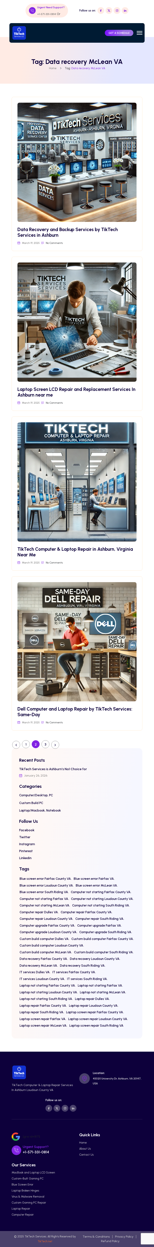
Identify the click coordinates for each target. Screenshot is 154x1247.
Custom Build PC (31, 803)
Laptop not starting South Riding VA (46, 999)
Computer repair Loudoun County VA (46, 919)
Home (53, 68)
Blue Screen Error (22, 1184)
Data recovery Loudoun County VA (94, 959)
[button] (139, 33)
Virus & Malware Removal (28, 1196)
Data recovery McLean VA (38, 965)
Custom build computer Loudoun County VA (51, 945)
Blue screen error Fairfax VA (94, 879)
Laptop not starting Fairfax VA (100, 985)
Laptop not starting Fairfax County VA (47, 985)
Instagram (27, 844)
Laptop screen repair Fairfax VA (42, 1019)
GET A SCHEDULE (119, 32)
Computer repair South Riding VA (99, 919)
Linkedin (25, 858)
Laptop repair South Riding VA (41, 1012)
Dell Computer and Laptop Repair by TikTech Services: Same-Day (74, 711)
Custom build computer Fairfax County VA (102, 939)
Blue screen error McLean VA (96, 885)
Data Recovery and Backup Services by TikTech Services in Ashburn (67, 232)
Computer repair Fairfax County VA (86, 912)
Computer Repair (23, 1214)
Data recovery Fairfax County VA (43, 959)
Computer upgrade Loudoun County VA (48, 932)
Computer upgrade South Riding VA (105, 932)
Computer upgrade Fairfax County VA (47, 925)
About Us (85, 1148)
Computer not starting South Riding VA (100, 905)
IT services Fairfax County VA (73, 972)
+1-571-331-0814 (46, 14)
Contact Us (86, 1154)
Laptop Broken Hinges (25, 1190)
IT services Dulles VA (35, 972)
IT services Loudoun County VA (42, 979)
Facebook (26, 830)
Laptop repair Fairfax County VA (43, 1005)
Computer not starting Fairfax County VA (101, 892)
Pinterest (26, 851)
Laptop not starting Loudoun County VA (48, 992)
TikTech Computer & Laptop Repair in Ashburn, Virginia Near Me (75, 552)
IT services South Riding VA (87, 979)
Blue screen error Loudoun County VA (46, 885)
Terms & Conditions (96, 1236)
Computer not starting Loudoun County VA (102, 899)
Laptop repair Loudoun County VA (93, 1005)
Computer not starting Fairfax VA (44, 899)
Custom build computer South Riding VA (103, 952)
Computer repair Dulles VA (39, 912)
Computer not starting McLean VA (44, 905)
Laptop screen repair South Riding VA (96, 1025)
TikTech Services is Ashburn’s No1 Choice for (53, 769)
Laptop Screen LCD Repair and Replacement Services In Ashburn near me (76, 392)
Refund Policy (110, 1241)
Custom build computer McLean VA (45, 952)
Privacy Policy (124, 1236)
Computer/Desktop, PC (36, 795)
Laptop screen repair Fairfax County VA (94, 1012)
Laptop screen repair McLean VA (43, 1025)
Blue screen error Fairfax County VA (45, 879)
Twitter (24, 837)
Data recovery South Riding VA (82, 965)
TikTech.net (45, 1241)
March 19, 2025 (31, 243)
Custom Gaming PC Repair (29, 1202)
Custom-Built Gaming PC (28, 1178)
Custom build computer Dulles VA (44, 939)
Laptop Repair (21, 1208)
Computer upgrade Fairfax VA (99, 925)
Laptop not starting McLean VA (102, 992)
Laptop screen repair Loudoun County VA (97, 1019)
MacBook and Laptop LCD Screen (33, 1172)
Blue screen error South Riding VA (44, 892)
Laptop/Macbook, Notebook (40, 810)
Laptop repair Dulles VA (92, 999)
